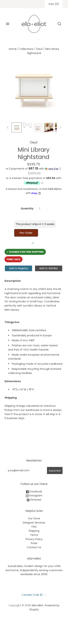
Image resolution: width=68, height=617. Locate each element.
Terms (34, 535)
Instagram (35, 495)
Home (13, 49)
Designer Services (34, 522)
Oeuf (39, 49)
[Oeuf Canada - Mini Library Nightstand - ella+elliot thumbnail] (17, 127)
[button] (33, 169)
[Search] (59, 24)
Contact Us (34, 547)
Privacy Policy (34, 539)
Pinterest (36, 499)
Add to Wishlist (48, 268)
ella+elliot (38, 605)
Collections (26, 49)
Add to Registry (18, 268)
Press (34, 543)
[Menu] (7, 23)
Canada (32, 595)
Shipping (34, 531)
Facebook (35, 491)
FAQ (34, 526)
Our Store (34, 518)
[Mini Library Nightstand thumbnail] (27, 125)
